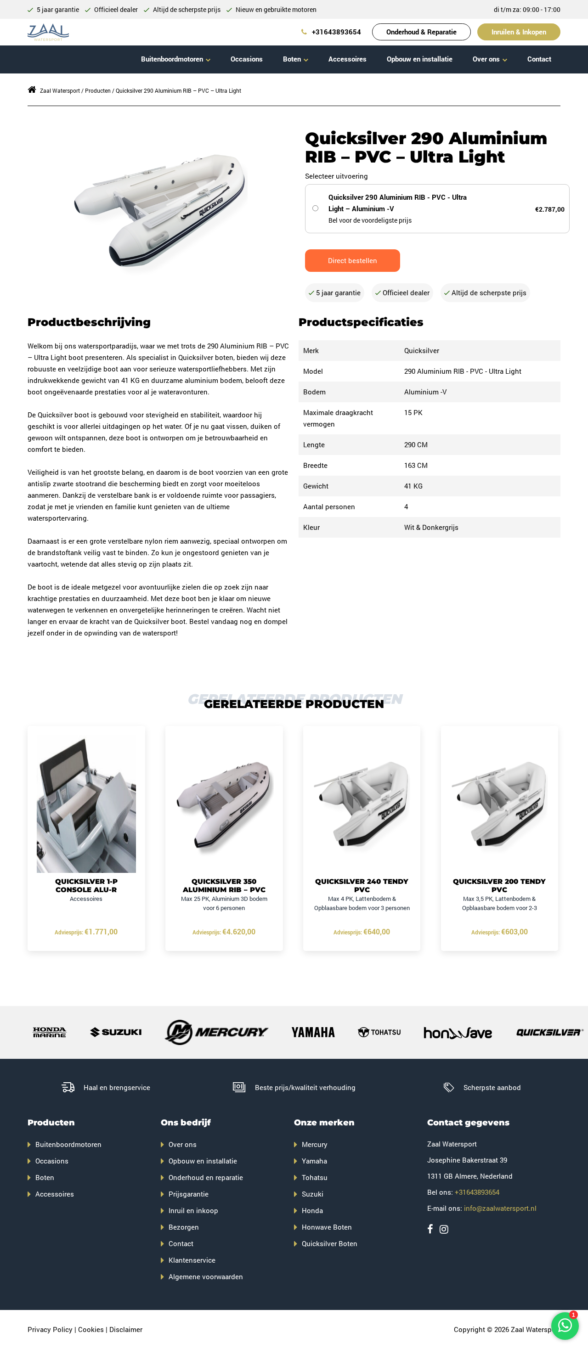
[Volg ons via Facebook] (430, 1229)
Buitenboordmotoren (172, 58)
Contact (539, 58)
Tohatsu (315, 1177)
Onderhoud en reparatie (206, 1177)
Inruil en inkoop (193, 1210)
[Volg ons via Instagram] (444, 1229)
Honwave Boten (327, 1226)
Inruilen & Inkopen (519, 31)
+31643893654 (335, 31)
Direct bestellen (352, 260)
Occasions (247, 58)
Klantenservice (192, 1260)
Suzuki (312, 1193)
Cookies (91, 1329)
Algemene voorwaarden (206, 1276)
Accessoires (347, 58)
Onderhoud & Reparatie (421, 31)
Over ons (486, 58)
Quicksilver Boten (329, 1243)
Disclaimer (125, 1329)
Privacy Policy (50, 1329)
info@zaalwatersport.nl (500, 1208)
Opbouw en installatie (419, 58)
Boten (292, 58)
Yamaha (314, 1160)
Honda (312, 1210)
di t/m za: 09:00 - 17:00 (527, 9)
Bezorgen (184, 1226)
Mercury (315, 1144)
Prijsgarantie (189, 1193)
